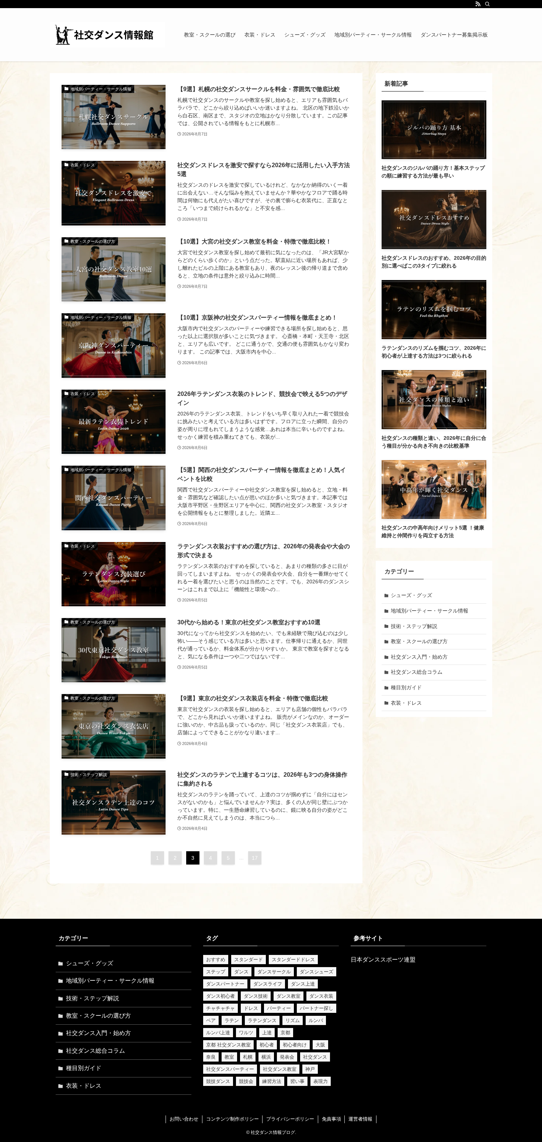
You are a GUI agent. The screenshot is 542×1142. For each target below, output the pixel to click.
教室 (229, 1057)
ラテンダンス (262, 1020)
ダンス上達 (303, 984)
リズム (292, 1020)
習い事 (297, 1081)
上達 (267, 1032)
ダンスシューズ (316, 971)
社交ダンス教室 (279, 1069)
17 (255, 858)
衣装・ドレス (406, 703)
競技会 (246, 1081)
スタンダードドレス (293, 959)
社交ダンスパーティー (230, 1069)
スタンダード (248, 959)
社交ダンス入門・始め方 (419, 657)
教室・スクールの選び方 (419, 641)
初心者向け (295, 1045)
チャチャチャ (220, 1008)
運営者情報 (360, 1119)
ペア (211, 1020)
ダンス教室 (288, 996)
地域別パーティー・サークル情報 (429, 611)
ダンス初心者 (220, 996)
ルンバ (316, 1020)
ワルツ (246, 1032)
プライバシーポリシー (290, 1119)
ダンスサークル (274, 971)
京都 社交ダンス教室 (228, 1045)
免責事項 (331, 1119)
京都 (285, 1032)
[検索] (487, 4)
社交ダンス (315, 1057)
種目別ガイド (406, 687)
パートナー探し (316, 1008)
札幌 (248, 1057)
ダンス (241, 971)
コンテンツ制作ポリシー (232, 1119)
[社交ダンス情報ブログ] (107, 34)
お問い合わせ (184, 1119)
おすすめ (215, 959)
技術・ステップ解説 (414, 626)
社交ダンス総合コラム (416, 672)
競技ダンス (218, 1081)
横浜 (266, 1057)
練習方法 (271, 1081)
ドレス (251, 1008)
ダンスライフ (267, 984)
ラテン (232, 1020)
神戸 (310, 1069)
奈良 (211, 1057)
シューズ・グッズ (411, 595)
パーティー (279, 1008)
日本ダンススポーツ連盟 (383, 959)
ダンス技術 (256, 996)
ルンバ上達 (218, 1032)
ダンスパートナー (225, 984)
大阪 (320, 1045)
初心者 (267, 1045)
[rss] (478, 4)
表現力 (320, 1081)
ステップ (215, 971)
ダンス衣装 (321, 996)
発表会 (287, 1057)
